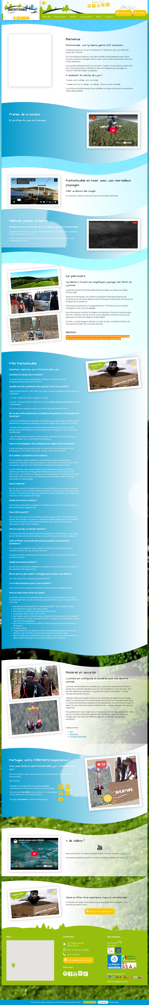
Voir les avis (112, 943)
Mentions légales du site (117, 981)
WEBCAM (22, 18)
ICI (46, 799)
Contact (108, 16)
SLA (71, 731)
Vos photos (86, 16)
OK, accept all (90, 1002)
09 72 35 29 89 (73, 954)
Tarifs (72, 16)
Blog (98, 16)
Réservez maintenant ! (101, 911)
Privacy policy (114, 1002)
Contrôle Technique (78, 736)
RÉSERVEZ (125, 13)
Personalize (103, 1002)
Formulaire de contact (79, 960)
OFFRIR (141, 13)
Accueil (46, 16)
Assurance (74, 734)
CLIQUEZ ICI (125, 853)
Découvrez (59, 16)
